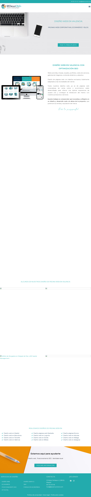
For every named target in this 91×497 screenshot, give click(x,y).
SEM (25, 484)
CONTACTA (50, 477)
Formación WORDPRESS (32, 487)
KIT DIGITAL (5, 490)
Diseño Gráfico (29, 481)
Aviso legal (46, 495)
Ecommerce (6, 484)
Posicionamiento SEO (9, 487)
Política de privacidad (34, 495)
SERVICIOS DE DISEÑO (9, 477)
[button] (89, 6)
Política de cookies (57, 495)
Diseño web (6, 481)
